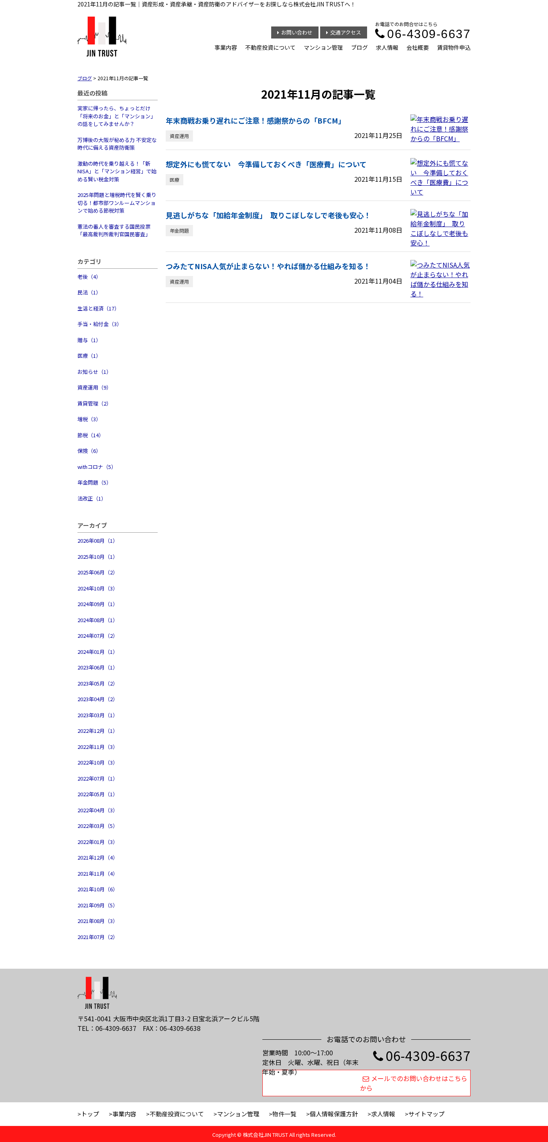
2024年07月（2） (97, 635)
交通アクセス (345, 32)
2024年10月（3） (97, 588)
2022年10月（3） (97, 762)
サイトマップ (426, 1114)
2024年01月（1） (97, 651)
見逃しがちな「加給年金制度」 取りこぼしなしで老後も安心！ (268, 215)
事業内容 (226, 47)
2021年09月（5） (97, 905)
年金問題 (179, 230)
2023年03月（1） (97, 715)
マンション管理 (323, 47)
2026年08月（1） (97, 540)
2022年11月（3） (97, 747)
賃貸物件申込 (454, 47)
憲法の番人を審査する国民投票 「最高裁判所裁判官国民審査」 (113, 230)
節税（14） (90, 435)
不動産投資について (270, 47)
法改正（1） (91, 498)
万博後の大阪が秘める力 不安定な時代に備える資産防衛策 (117, 144)
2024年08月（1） (97, 620)
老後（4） (89, 276)
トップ (90, 1114)
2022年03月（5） (97, 826)
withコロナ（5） (96, 467)
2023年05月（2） (97, 683)
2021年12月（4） (97, 857)
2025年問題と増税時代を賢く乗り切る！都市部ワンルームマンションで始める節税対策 (116, 202)
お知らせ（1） (94, 371)
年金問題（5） (94, 482)
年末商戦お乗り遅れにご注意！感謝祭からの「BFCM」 (255, 120)
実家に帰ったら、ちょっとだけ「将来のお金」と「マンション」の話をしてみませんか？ (116, 116)
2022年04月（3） (97, 810)
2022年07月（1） (97, 778)
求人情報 (387, 47)
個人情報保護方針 (334, 1114)
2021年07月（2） (97, 937)
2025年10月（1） (97, 556)
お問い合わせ (297, 32)
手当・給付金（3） (99, 324)
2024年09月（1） (97, 604)
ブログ (359, 47)
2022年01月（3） (97, 842)
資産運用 (179, 135)
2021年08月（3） (97, 921)
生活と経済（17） (98, 308)
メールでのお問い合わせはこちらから (413, 1083)
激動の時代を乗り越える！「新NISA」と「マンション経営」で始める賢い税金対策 (116, 171)
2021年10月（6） (97, 889)
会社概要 (417, 47)
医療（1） (89, 355)
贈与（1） (89, 340)
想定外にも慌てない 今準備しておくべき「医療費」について (266, 164)
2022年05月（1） (97, 794)
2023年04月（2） (97, 699)
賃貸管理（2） (94, 403)
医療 (174, 179)
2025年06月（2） (97, 572)
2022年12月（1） (97, 730)
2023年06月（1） (97, 667)
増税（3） (89, 419)
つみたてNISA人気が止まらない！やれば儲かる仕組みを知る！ (268, 266)
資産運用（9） (94, 387)
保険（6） (89, 450)
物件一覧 (284, 1114)
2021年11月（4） (97, 873)
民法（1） (89, 292)
